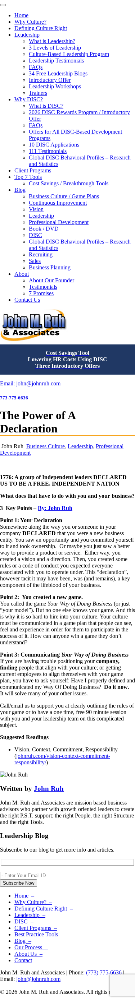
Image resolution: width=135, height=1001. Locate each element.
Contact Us (27, 300)
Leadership (27, 35)
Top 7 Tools (28, 177)
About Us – (28, 954)
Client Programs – (35, 928)
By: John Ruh (55, 508)
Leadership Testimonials (56, 60)
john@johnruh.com (38, 383)
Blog (20, 190)
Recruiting (41, 254)
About (21, 274)
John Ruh (49, 788)
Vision (36, 209)
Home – (24, 896)
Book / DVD (44, 229)
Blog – (22, 941)
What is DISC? (46, 106)
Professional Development (59, 222)
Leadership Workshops (55, 86)
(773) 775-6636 (104, 972)
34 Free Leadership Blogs (58, 73)
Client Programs (32, 170)
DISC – (23, 921)
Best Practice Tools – (39, 934)
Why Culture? (30, 22)
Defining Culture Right (40, 28)
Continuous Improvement (58, 203)
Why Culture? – (33, 902)
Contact (23, 960)
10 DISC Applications (54, 145)
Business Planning (50, 267)
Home (21, 15)
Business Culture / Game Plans (64, 196)
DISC (35, 235)
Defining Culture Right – (43, 908)
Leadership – (29, 915)
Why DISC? (28, 99)
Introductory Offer (50, 80)
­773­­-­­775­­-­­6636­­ (14, 397)
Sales (35, 261)
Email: (8, 383)
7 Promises (41, 293)
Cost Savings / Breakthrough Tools (68, 183)
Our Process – (31, 947)
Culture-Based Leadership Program (69, 54)
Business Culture (45, 446)
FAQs (35, 67)
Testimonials (43, 287)
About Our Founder (51, 280)
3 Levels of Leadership (55, 48)
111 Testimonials (48, 151)
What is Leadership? (52, 41)
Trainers (38, 93)
